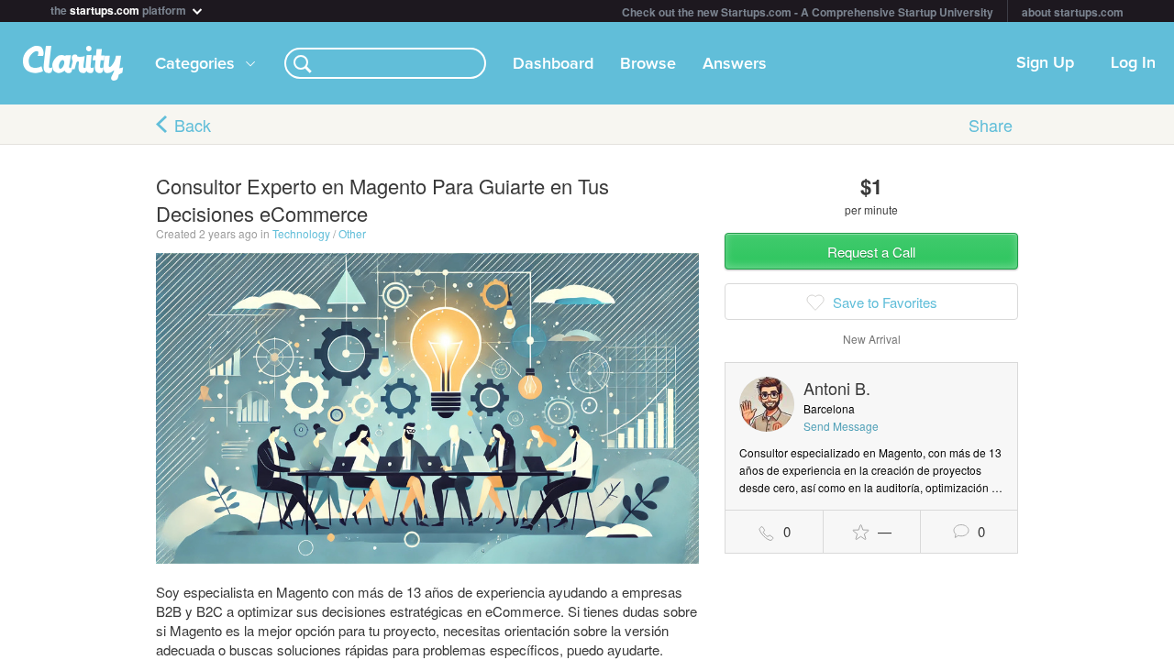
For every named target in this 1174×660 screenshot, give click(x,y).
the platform (119, 9)
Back (192, 125)
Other (352, 233)
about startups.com (1073, 12)
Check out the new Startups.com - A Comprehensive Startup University (807, 12)
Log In (1133, 63)
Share (991, 125)
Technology (301, 233)
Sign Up (1045, 63)
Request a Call (871, 251)
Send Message (841, 426)
